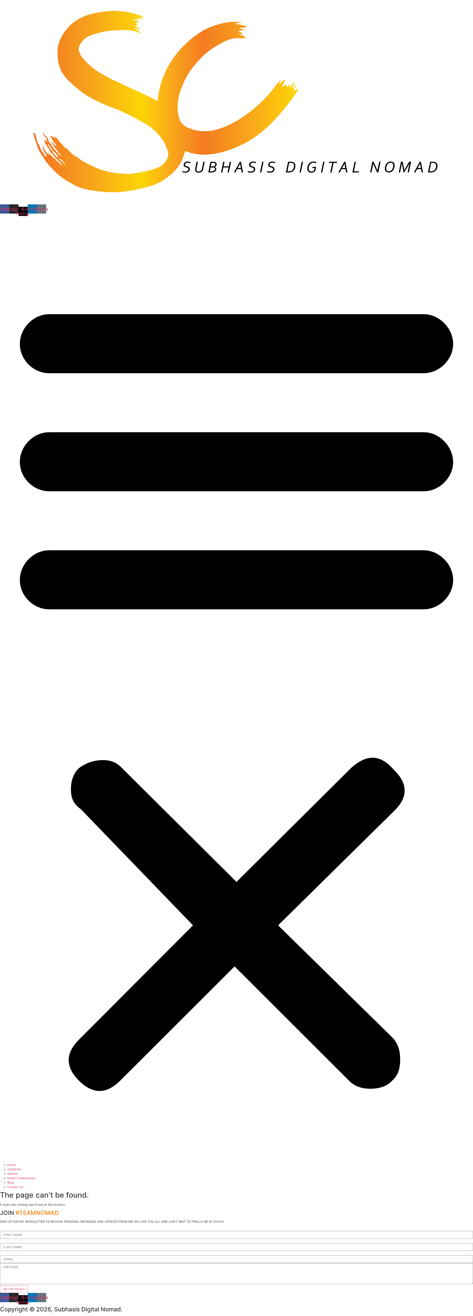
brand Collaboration (21, 1178)
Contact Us (15, 1187)
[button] (236, 689)
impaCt (12, 1173)
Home (11, 1165)
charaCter (14, 1169)
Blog (10, 1182)
